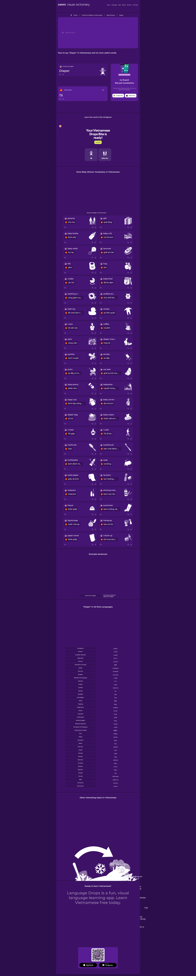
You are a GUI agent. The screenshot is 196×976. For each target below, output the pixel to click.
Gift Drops (135, 4)
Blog (119, 4)
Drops (108, 4)
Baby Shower (111, 15)
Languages (114, 4)
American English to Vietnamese (92, 15)
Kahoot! (124, 4)
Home (75, 15)
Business (129, 4)
